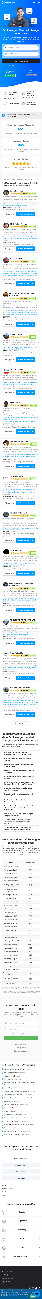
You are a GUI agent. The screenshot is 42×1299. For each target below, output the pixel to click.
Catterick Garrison (18, 1088)
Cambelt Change (15, 179)
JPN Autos (7, 1088)
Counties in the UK (21, 1165)
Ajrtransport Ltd (9, 1076)
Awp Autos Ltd (16, 653)
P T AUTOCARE (9, 1108)
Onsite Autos (8, 1101)
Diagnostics (22, 1221)
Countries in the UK (21, 1158)
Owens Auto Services (11, 1104)
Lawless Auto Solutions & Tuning (15, 1098)
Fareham (33, 1091)
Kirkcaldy (34, 1118)
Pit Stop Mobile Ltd (18, 513)
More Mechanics (21, 724)
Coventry (13, 482)
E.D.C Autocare (17, 258)
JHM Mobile (15, 550)
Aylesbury (13, 626)
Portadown (31, 1098)
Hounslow (21, 1072)
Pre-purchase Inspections (22, 1256)
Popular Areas (21, 1171)
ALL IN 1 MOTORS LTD (20, 688)
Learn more (13, 1295)
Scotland (5, 1192)
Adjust (26, 1296)
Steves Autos (8, 1128)
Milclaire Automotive (19, 441)
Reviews (11, 73)
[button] (39, 2)
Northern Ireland (7, 1188)
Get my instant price (25, 214)
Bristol (24, 1121)
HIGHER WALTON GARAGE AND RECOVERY (19, 1082)
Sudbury (18, 1076)
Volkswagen (7, 209)
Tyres (22, 1247)
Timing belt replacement (26, 209)
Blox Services (8, 1079)
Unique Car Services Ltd (12, 1131)
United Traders (16, 334)
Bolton (15, 1111)
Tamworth (13, 447)
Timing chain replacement (25, 279)
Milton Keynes (15, 375)
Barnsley (20, 556)
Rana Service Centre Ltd (12, 1114)
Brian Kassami (16, 191)
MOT (22, 1238)
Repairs (22, 1212)
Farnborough (18, 1079)
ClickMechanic (6, 179)
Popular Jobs (21, 1178)
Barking (24, 1114)
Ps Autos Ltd (8, 1111)
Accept (33, 1296)
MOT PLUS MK (16, 369)
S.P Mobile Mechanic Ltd (12, 1121)
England (5, 1185)
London (19, 659)
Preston (6, 1084)
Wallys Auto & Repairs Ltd (12, 1134)
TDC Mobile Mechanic (19, 224)
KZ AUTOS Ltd (16, 476)
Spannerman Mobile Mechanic (14, 1124)
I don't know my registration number (21, 1034)
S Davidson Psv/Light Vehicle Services (17, 1118)
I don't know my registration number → (21, 66)
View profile (9, 214)
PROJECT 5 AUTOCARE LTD (22, 620)
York (18, 230)
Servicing (22, 1230)
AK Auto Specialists (11, 1072)
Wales (4, 1195)
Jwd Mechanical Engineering (14, 1094)
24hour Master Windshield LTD (14, 1069)
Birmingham (14, 340)
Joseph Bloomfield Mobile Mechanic (16, 1091)
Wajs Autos (15, 402)
